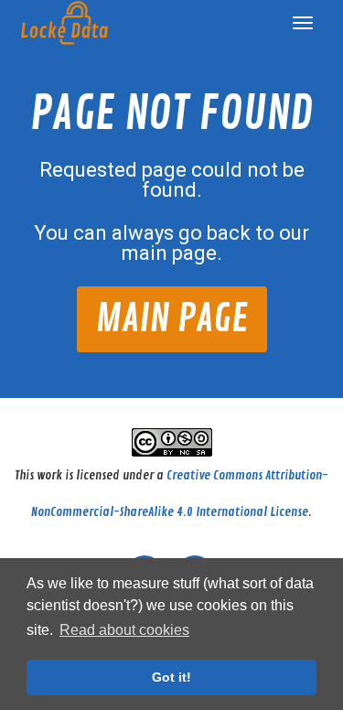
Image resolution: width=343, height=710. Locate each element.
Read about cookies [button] (124, 630)
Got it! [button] (171, 677)
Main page (172, 319)
